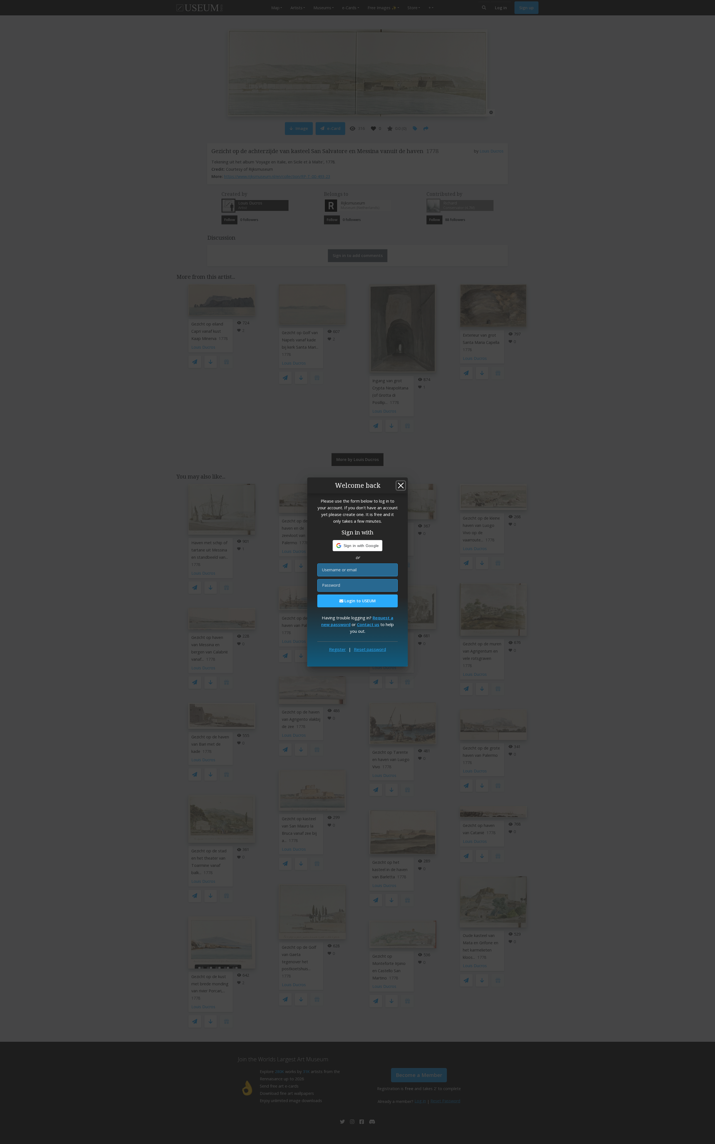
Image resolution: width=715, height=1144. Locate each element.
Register (337, 649)
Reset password (370, 649)
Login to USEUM (359, 600)
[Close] (401, 485)
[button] (358, 545)
